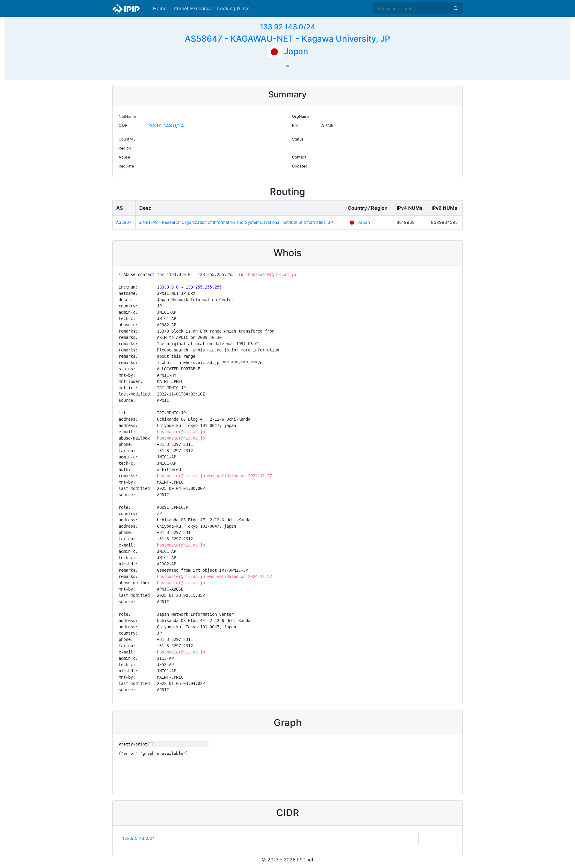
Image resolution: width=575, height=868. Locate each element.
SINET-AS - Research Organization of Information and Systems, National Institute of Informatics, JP (236, 222)
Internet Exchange (191, 8)
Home (160, 8)
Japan (295, 51)
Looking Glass (233, 8)
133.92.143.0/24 (287, 26)
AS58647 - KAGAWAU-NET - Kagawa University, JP (287, 39)
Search (456, 8)
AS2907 (123, 222)
